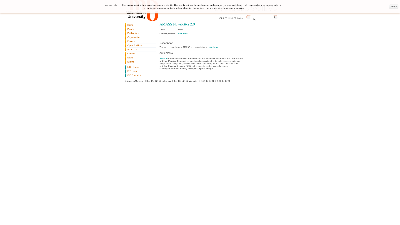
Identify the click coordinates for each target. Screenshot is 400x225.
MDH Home (133, 67)
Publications (133, 33)
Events (130, 61)
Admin (240, 18)
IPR (235, 18)
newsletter (213, 47)
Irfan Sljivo (183, 33)
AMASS (163, 58)
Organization (133, 37)
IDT (226, 18)
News (130, 57)
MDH (220, 18)
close (394, 6)
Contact (131, 53)
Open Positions (134, 45)
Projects (131, 41)
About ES (132, 49)
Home (130, 25)
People (130, 29)
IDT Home (132, 71)
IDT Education (134, 75)
